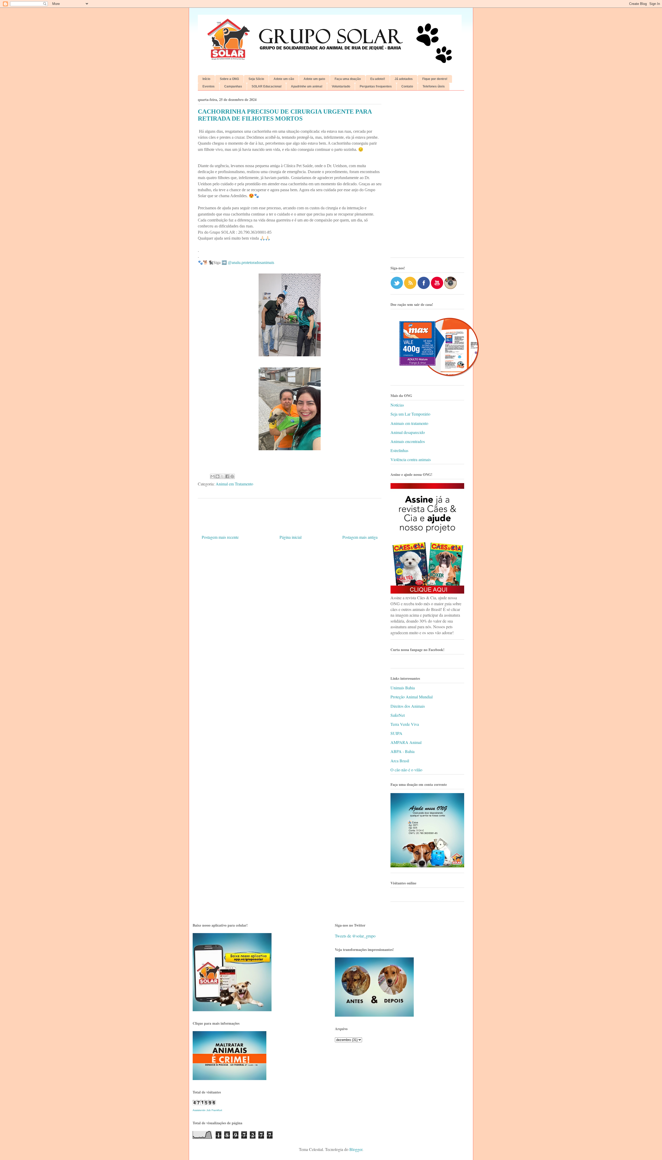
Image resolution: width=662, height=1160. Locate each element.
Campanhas (233, 86)
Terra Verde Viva (404, 724)
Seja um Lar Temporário (410, 414)
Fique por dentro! (434, 79)
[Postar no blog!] (217, 476)
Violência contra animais (410, 459)
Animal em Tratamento (234, 483)
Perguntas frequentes (376, 86)
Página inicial (291, 537)
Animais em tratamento (409, 423)
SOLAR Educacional (266, 86)
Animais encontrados (407, 441)
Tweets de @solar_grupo (355, 936)
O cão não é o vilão (406, 769)
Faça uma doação (348, 79)
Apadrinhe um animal (306, 86)
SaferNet (397, 715)
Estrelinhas (399, 450)
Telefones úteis (434, 86)
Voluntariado (341, 86)
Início (206, 79)
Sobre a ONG (229, 79)
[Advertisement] (427, 176)
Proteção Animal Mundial (411, 696)
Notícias (397, 405)
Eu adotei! (377, 79)
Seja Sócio (256, 79)
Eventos (208, 86)
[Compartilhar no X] (222, 476)
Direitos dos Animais (407, 706)
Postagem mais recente (220, 537)
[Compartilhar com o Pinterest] (232, 476)
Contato (407, 86)
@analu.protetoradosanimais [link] (251, 262)
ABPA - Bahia (402, 751)
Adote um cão (284, 79)
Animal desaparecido (407, 432)
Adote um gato (314, 79)
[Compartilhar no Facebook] (227, 476)
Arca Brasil (399, 760)
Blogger (355, 1149)
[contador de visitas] (204, 1103)
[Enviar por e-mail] (212, 476)
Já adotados (404, 79)
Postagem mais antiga (360, 537)
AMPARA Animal (406, 742)
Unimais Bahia (402, 687)
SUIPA (396, 733)
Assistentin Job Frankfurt (207, 1110)
